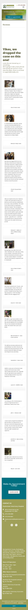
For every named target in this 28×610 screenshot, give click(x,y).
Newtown (13, 552)
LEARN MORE (14, 492)
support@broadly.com (11, 72)
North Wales (20, 552)
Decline (14, 608)
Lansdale (17, 551)
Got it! (14, 605)
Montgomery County (16, 556)
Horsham (11, 551)
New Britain (6, 552)
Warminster (6, 556)
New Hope (6, 554)
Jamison (19, 554)
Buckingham (19, 549)
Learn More (20, 602)
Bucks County (11, 549)
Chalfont (5, 551)
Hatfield (22, 551)
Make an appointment (14, 17)
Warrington (12, 554)
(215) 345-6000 (21, 5)
